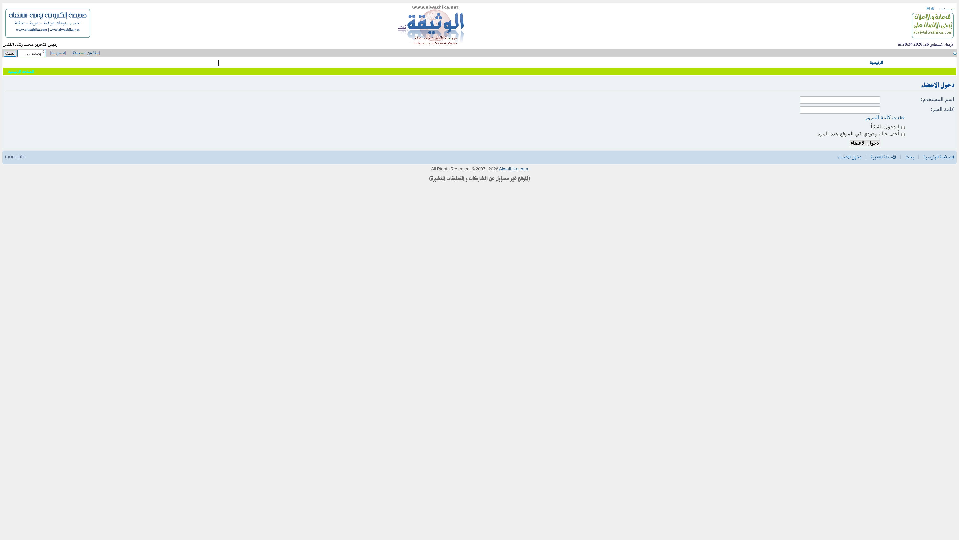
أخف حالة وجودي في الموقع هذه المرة (859, 133)
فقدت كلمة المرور (885, 117)
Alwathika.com (513, 169)
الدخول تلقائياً (886, 126)
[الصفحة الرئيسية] (431, 25)
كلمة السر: (942, 109)
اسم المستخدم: (937, 99)
